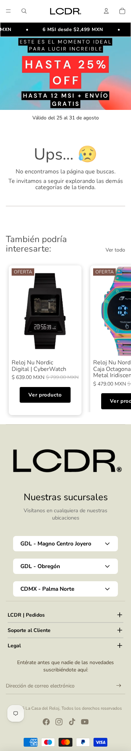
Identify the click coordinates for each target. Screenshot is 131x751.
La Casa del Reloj (42, 708)
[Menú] (8, 11)
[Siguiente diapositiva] (117, 337)
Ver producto (44, 394)
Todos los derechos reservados (91, 708)
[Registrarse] (118, 685)
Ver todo (115, 249)
